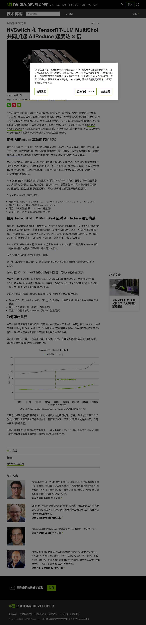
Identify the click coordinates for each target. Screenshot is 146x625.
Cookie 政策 (96, 76)
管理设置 (41, 91)
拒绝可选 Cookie (86, 91)
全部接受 (105, 91)
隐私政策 (99, 79)
